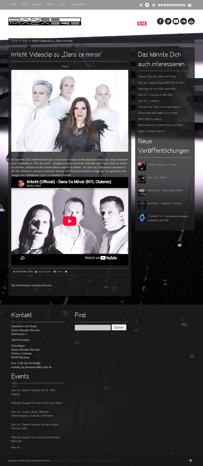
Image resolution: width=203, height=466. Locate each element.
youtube (191, 21)
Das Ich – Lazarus (148, 100)
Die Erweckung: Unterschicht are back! (160, 125)
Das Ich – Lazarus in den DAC (155, 95)
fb (160, 21)
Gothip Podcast (78, 5)
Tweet (65, 66)
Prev (154, 5)
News (24, 5)
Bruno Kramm (44, 271)
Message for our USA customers (157, 88)
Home (13, 5)
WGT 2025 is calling (149, 119)
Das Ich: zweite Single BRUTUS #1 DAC (161, 82)
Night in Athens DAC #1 (151, 131)
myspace (175, 21)
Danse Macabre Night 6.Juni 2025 (157, 113)
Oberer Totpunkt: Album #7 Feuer (157, 76)
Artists (50, 5)
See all (15, 447)
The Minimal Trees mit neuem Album (159, 107)
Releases (37, 5)
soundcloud (183, 21)
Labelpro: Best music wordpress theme (29, 460)
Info (62, 5)
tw (168, 21)
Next (141, 5)
